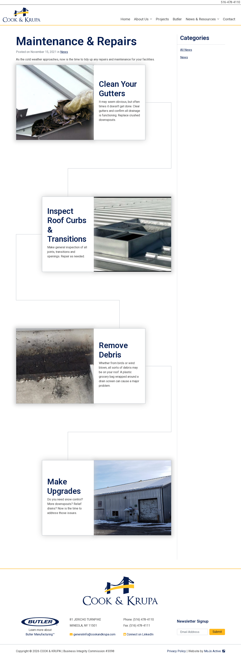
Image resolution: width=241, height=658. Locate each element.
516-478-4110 (230, 2)
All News (186, 50)
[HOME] (21, 14)
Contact (229, 19)
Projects (162, 19)
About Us (141, 19)
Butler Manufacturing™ (40, 634)
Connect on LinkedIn (140, 634)
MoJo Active (214, 651)
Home (125, 19)
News (64, 52)
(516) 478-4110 (143, 619)
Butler (177, 19)
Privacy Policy (176, 651)
